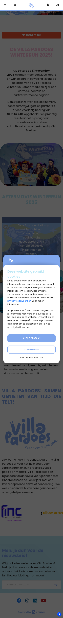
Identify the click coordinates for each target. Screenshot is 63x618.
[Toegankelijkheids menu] (59, 614)
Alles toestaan (31, 338)
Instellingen (32, 349)
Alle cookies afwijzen (31, 357)
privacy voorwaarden (19, 300)
